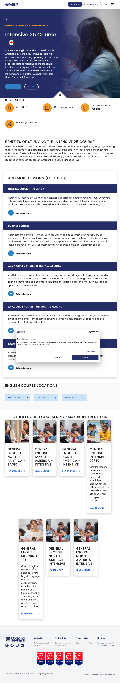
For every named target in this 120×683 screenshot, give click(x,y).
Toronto (41, 397)
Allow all (85, 357)
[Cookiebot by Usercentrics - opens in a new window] (90, 332)
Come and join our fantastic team (62, 644)
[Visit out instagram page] (7, 645)
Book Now (75, 4)
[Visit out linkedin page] (17, 645)
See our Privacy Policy (85, 643)
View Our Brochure (107, 674)
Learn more (15, 471)
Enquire (31, 86)
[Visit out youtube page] (22, 645)
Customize (56, 357)
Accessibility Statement (88, 674)
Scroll (60, 88)
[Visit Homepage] (12, 4)
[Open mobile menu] (112, 4)
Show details (90, 351)
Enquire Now (93, 4)
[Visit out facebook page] (12, 645)
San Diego (14, 397)
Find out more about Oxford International (105, 644)
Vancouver (70, 397)
